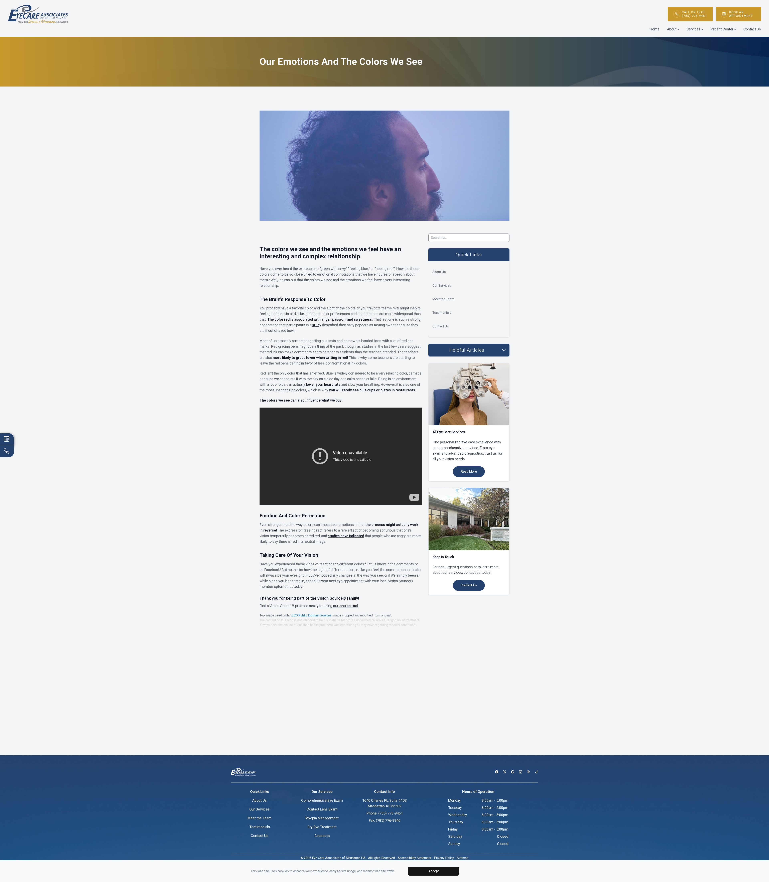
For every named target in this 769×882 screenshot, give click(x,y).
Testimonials (441, 313)
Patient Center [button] (722, 29)
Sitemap (462, 858)
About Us (439, 272)
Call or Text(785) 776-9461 (694, 14)
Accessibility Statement (414, 858)
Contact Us (752, 29)
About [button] (671, 29)
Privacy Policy (444, 858)
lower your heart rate (323, 384)
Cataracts (322, 836)
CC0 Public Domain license (311, 615)
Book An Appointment (741, 14)
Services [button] (693, 29)
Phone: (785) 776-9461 (384, 813)
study (316, 325)
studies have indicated (346, 536)
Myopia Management (322, 818)
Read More (469, 471)
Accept (434, 871)
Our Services (441, 285)
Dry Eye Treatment (322, 827)
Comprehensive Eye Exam (322, 800)
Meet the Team (443, 299)
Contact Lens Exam (322, 809)
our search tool (345, 606)
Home (654, 29)
